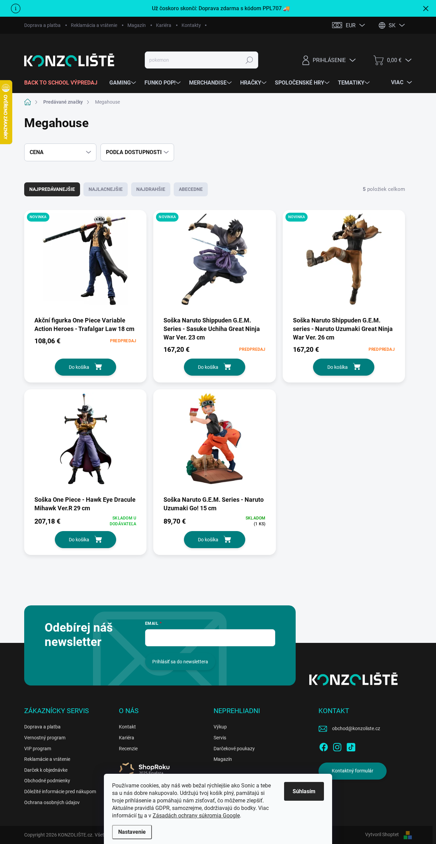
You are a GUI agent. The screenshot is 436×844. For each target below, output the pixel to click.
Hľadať (249, 60)
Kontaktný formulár (352, 770)
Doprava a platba (42, 25)
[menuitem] (63, 83)
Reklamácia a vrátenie (94, 25)
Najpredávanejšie (52, 189)
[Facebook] (323, 746)
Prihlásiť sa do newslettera (180, 661)
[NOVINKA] (85, 262)
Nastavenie (132, 832)
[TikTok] (351, 746)
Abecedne (191, 189)
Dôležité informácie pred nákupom (60, 791)
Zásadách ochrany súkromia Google (196, 815)
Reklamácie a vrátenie (47, 759)
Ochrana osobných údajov (52, 802)
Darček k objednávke (45, 770)
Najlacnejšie (106, 189)
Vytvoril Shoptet (382, 834)
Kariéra (163, 25)
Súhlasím (304, 791)
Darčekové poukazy (234, 748)
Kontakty (191, 25)
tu (140, 815)
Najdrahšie (150, 189)
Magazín (136, 25)
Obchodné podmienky (47, 780)
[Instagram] (337, 746)
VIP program (37, 748)
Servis (220, 737)
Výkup (220, 726)
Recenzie (128, 748)
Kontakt (127, 726)
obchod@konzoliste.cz (356, 728)
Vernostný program (44, 737)
